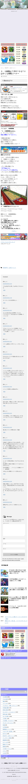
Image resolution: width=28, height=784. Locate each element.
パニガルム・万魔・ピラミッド (10, 705)
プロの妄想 (5, 699)
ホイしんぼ (5, 742)
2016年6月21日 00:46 (7, 502)
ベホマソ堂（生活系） (8, 731)
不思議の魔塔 (6, 707)
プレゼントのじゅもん (8, 722)
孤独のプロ (5, 744)
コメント (6, 523)
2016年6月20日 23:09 (7, 439)
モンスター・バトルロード (9, 712)
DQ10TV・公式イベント (9, 267)
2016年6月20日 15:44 (7, 283)
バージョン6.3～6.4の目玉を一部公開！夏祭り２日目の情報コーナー (18, 589)
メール (4, 543)
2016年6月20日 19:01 (7, 341)
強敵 (4, 701)
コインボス (5, 703)
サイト (4, 548)
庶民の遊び (5, 714)
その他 (4, 753)
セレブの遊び (6, 716)
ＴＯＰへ (14, 231)
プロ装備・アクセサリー (8, 720)
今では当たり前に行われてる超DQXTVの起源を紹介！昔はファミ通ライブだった (17, 571)
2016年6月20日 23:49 (7, 481)
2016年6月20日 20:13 (7, 399)
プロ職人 (5, 718)
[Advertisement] (14, 26)
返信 (4, 290)
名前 (4, 538)
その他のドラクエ (7, 748)
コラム (4, 750)
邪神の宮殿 (5, 710)
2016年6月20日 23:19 (7, 458)
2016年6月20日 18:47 (7, 325)
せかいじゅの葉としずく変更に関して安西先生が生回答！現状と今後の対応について (18, 598)
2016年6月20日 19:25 (7, 368)
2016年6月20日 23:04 (7, 427)
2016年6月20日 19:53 (7, 386)
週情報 (4, 746)
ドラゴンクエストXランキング (8, 242)
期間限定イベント (7, 729)
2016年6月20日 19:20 (7, 354)
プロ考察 (5, 697)
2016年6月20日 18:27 (7, 310)
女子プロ (5, 733)
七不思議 (5, 727)
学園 (4, 725)
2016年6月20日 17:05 (7, 297)
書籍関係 (5, 740)
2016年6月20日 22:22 (7, 413)
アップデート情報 (7, 738)
